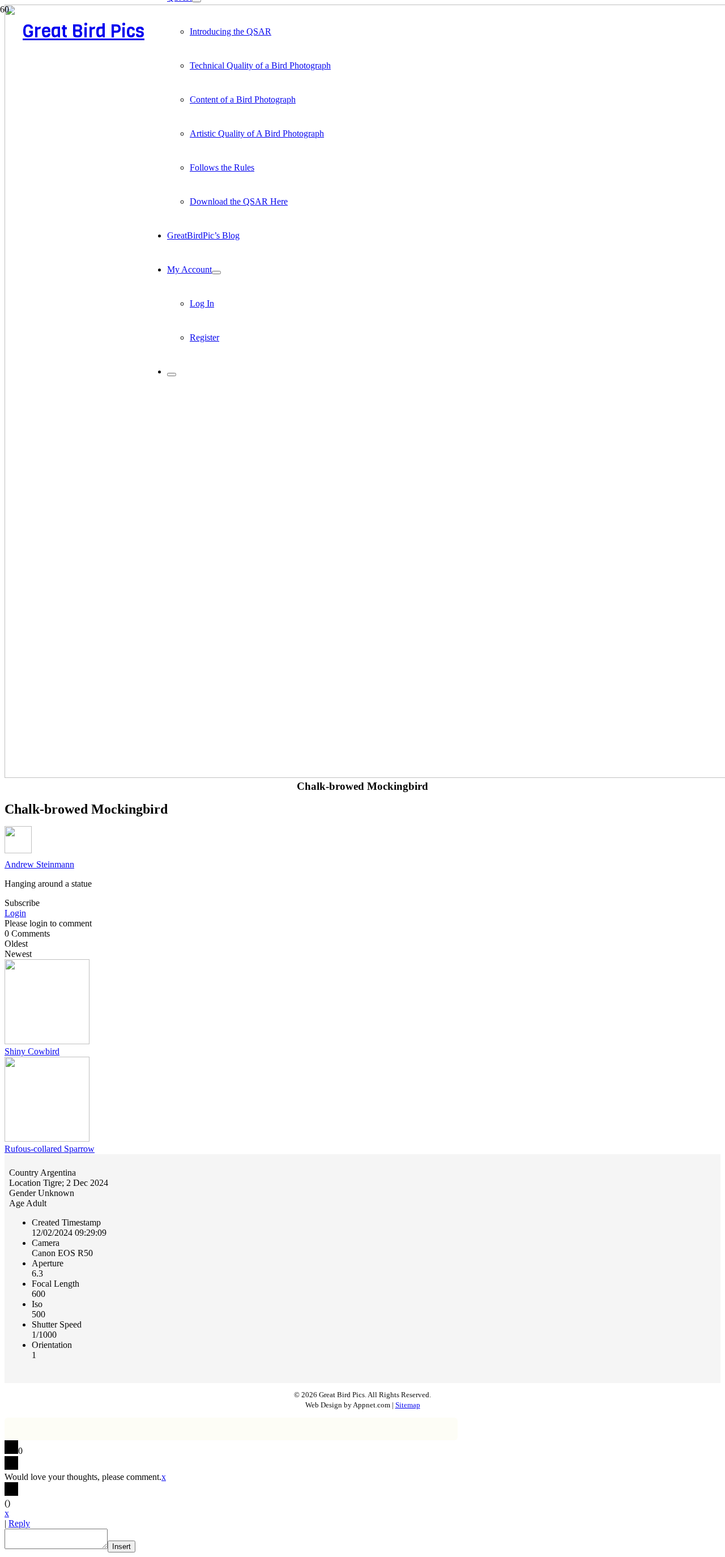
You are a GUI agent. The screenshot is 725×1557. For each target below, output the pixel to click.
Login (15, 913)
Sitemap (407, 1405)
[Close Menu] (171, 374)
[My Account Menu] (216, 272)
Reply (19, 1523)
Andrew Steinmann (39, 864)
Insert (121, 1546)
